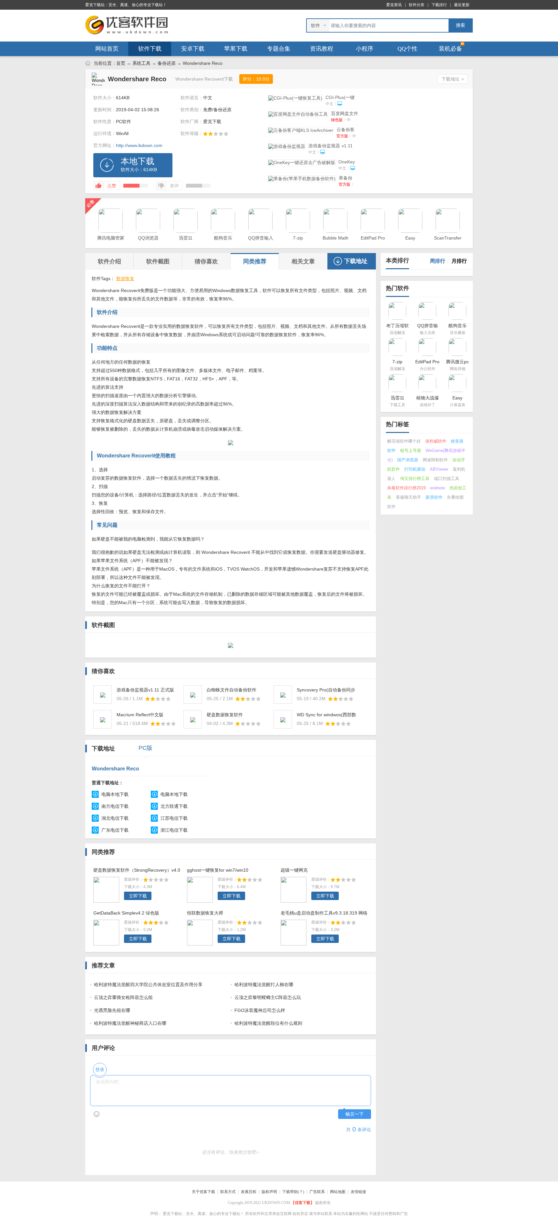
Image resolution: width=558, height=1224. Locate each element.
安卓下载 (192, 48)
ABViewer (439, 469)
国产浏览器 (407, 459)
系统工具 (141, 63)
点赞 (111, 185)
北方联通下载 (174, 806)
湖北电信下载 (115, 818)
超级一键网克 (294, 870)
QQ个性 (408, 48)
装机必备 (450, 48)
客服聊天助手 (408, 497)
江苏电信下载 (174, 818)
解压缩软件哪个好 (404, 441)
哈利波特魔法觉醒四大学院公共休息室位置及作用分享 (148, 984)
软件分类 (416, 5)
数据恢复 (125, 278)
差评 (174, 185)
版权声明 (269, 1192)
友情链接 (358, 1192)
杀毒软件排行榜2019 (406, 487)
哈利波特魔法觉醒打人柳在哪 (263, 984)
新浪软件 (434, 497)
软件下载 (149, 48)
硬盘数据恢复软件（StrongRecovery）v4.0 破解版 (136, 870)
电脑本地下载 (115, 794)
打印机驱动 (414, 469)
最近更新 (462, 5)
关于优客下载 (203, 1192)
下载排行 (439, 5)
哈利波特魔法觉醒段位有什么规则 (268, 1023)
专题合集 (278, 48)
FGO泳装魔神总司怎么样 (259, 1010)
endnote (437, 487)
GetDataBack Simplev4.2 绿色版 (126, 913)
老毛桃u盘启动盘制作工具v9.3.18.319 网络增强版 (324, 913)
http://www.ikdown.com (139, 145)
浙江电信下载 (174, 830)
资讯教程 (321, 48)
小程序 (364, 48)
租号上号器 (410, 450)
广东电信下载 (115, 830)
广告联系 (317, 1192)
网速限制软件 (435, 459)
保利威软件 (435, 441)
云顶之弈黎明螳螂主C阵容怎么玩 (267, 997)
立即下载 (138, 895)
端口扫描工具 (446, 478)
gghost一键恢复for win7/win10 (217, 870)
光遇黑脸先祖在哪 (112, 1010)
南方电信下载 (115, 806)
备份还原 (167, 63)
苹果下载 (235, 48)
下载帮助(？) (293, 1192)
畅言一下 (355, 1114)
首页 (120, 63)
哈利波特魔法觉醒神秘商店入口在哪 (130, 1023)
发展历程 (248, 1192)
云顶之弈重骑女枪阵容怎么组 (123, 997)
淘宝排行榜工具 (414, 478)
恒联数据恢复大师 (205, 913)
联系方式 (228, 1192)
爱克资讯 (394, 5)
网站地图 (338, 1192)
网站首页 (107, 48)
